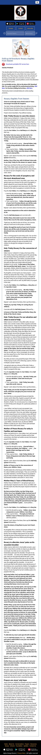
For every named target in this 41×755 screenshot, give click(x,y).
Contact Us (33, 746)
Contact (20, 28)
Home (6, 744)
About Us (11, 744)
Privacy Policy (21, 753)
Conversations (19, 744)
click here (29, 88)
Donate (11, 28)
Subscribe (30, 28)
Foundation (19, 746)
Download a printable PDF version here (17, 64)
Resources (33, 744)
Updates (26, 746)
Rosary (7, 746)
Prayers (27, 744)
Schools (12, 746)
